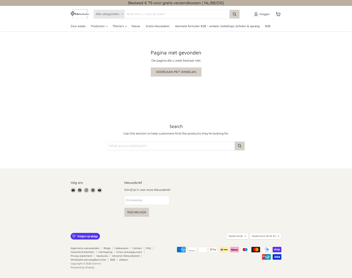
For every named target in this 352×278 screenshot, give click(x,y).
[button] (262, 14)
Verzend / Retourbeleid (126, 255)
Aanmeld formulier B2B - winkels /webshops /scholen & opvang (217, 26)
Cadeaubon (121, 248)
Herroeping (105, 252)
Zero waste (78, 26)
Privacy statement (81, 255)
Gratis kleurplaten (158, 26)
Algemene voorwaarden (85, 248)
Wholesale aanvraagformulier (88, 259)
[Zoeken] (234, 14)
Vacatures (102, 255)
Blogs (107, 248)
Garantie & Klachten (82, 252)
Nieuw (136, 26)
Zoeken (123, 259)
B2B (267, 26)
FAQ (148, 248)
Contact (137, 248)
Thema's (119, 26)
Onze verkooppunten (129, 252)
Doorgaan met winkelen (176, 72)
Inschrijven (136, 212)
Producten (98, 26)
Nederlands (235, 236)
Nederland (264, 236)
